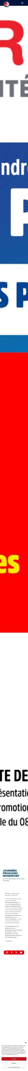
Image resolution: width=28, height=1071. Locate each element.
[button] (25, 1042)
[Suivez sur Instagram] (7, 952)
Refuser (14, 1063)
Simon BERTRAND (10, 879)
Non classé (6, 880)
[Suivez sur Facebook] (12, 952)
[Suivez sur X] (16, 952)
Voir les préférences (14, 1067)
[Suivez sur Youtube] (21, 952)
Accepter (14, 1059)
